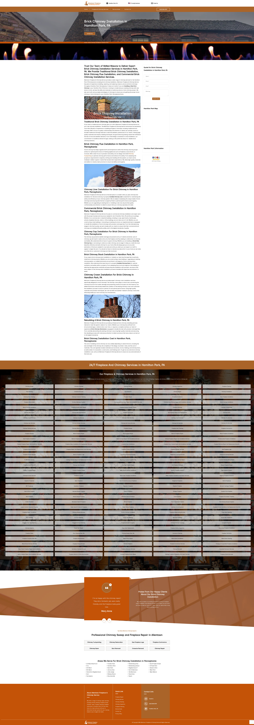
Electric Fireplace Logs (78, 454)
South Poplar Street (155, 663)
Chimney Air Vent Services (29, 475)
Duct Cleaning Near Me (78, 533)
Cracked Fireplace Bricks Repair (128, 554)
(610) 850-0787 (163, 9)
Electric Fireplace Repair (177, 433)
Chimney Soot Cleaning (29, 397)
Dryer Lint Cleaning (128, 517)
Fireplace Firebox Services (128, 449)
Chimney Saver (226, 412)
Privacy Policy (118, 713)
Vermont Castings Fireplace (226, 486)
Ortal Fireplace (177, 496)
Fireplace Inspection (128, 412)
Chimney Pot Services (177, 423)
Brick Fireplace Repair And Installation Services (29, 554)
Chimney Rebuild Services (78, 512)
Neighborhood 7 (133, 668)
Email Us (156, 3)
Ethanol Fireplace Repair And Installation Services (177, 438)
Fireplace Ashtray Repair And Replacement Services (226, 444)
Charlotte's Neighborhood (93, 672)
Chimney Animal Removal (177, 507)
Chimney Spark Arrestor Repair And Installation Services (128, 402)
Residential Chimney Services (177, 454)
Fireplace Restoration (29, 402)
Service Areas (116, 9)
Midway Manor (111, 674)
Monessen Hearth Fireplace (79, 501)
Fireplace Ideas (29, 533)
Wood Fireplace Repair (78, 433)
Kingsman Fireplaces (177, 480)
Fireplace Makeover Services (128, 549)
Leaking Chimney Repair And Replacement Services (78, 459)
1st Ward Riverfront (91, 663)
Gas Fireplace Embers (226, 470)
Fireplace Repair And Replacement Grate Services (79, 449)
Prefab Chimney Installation (128, 512)
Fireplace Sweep (128, 428)
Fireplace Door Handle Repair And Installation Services (177, 444)
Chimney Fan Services (226, 423)
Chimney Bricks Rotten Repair (177, 459)
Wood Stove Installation (177, 538)
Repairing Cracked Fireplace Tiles (128, 459)
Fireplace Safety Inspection (177, 528)
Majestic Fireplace (177, 486)
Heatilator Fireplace (79, 486)
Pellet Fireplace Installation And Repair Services (177, 475)
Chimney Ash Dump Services (128, 423)
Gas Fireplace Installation (29, 438)
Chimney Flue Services (226, 418)
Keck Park (110, 668)
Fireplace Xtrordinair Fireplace (226, 496)
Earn (87, 674)
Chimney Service (128, 386)
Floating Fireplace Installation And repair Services (177, 554)
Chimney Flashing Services (29, 428)
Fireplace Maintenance (78, 538)
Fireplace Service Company (128, 522)
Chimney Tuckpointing (226, 407)
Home (86, 9)
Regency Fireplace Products (227, 475)
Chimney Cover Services (177, 418)
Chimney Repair (177, 391)
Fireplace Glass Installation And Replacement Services (78, 444)
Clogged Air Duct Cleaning (78, 522)
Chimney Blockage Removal (78, 412)
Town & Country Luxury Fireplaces (128, 480)
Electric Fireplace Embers (177, 470)
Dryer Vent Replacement (128, 528)
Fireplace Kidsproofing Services (177, 512)
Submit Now (156, 98)
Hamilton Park (111, 666)
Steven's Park (153, 668)
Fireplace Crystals (78, 475)
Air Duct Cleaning (79, 517)
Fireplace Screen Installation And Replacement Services (226, 507)
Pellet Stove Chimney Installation (128, 470)
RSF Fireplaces (29, 486)
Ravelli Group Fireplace (128, 507)
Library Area (110, 670)
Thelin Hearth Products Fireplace (79, 507)
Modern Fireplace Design (29, 470)
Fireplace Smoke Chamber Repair (128, 407)
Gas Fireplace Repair (128, 433)
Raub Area (131, 674)
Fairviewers (89, 676)
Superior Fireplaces (29, 480)
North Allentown (133, 670)
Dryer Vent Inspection (226, 517)
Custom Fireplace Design (79, 470)
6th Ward (88, 668)
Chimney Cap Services (78, 418)
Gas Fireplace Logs (226, 449)
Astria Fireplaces (227, 480)
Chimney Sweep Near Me (128, 533)
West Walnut (153, 672)
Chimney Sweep (29, 386)
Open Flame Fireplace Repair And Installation (29, 549)
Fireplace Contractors (226, 428)
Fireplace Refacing (177, 407)
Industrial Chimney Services (227, 454)
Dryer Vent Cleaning (227, 512)
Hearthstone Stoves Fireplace (226, 501)
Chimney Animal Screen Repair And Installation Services (177, 402)
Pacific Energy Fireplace (79, 496)
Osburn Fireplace (128, 491)
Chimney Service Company (177, 522)
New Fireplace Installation (226, 397)
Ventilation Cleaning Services (79, 549)
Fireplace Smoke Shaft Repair (78, 407)
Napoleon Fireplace (128, 486)
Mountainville (111, 676)
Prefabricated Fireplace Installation (226, 438)
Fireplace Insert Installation (29, 512)
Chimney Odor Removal (78, 465)
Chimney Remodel (177, 549)
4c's (87, 666)
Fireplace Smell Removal (29, 465)
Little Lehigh (110, 672)
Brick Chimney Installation (226, 402)
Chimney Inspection (177, 386)
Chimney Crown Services (29, 418)
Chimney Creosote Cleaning (78, 397)
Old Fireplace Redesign (177, 465)
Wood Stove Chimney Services (29, 543)
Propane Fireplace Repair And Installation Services (29, 444)
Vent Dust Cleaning (177, 517)
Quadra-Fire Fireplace (226, 491)
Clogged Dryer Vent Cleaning (29, 522)
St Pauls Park (153, 666)
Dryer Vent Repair (78, 528)
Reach (130, 676)
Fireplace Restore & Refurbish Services (78, 554)
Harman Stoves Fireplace (79, 491)
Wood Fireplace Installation (226, 433)
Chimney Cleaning (78, 386)
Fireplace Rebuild (29, 433)
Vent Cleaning (29, 517)
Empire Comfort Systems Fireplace (29, 507)
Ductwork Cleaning (177, 533)
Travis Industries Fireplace (177, 501)
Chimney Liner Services (29, 423)
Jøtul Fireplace (29, 496)
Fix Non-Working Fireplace (78, 402)
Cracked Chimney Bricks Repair (226, 459)
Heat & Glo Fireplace (29, 491)
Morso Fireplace (128, 501)
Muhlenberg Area (133, 663)
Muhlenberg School (134, 666)
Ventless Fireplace (128, 543)
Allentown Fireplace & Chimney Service (150, 722)
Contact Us (127, 9)
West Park (152, 670)
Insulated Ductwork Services (226, 549)
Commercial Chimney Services (128, 454)
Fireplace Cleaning (226, 386)
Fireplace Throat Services (29, 454)
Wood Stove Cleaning (227, 538)
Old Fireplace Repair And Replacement (177, 412)
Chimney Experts (29, 528)
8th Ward (89, 670)
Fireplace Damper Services (177, 449)
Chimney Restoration (29, 412)
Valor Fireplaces (79, 480)
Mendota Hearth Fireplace (128, 496)
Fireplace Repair (128, 397)
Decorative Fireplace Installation (227, 528)
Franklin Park (111, 663)
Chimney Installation (227, 391)
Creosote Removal (78, 391)
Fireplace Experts (226, 522)
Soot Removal (128, 391)
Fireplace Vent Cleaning (177, 428)
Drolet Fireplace (29, 501)
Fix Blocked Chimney (29, 459)
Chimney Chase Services (128, 418)
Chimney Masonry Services (78, 428)
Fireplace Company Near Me (29, 538)
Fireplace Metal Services (29, 449)
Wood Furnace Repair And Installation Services (128, 438)
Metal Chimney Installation (29, 407)
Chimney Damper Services (78, 423)
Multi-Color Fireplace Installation (128, 475)
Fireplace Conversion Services (177, 543)
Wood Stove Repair (128, 538)
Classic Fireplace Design (227, 465)
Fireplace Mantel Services (226, 554)
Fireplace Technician (227, 533)
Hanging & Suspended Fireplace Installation (226, 543)
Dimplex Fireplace (177, 491)
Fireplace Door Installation (128, 444)
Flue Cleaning (29, 391)
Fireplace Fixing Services (79, 543)
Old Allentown (132, 672)
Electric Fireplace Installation (79, 438)
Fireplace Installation (177, 397)
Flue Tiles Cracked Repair (128, 465)
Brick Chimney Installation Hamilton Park (98, 42)
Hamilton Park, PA (153, 708)
